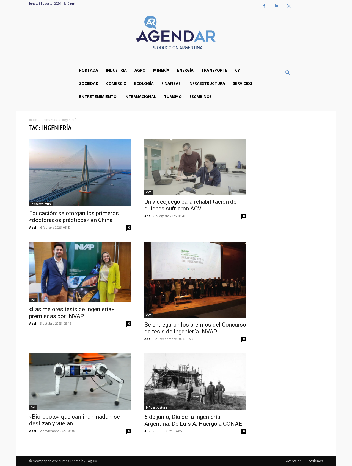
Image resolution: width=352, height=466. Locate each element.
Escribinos (315, 461)
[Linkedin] (276, 6)
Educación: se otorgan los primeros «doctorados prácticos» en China (74, 216)
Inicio (33, 119)
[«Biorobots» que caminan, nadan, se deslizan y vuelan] (80, 381)
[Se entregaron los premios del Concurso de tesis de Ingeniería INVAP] (195, 280)
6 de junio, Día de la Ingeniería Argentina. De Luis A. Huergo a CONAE (193, 420)
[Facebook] (264, 6)
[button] (288, 73)
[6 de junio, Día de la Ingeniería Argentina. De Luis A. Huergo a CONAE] (195, 381)
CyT (148, 192)
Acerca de (294, 461)
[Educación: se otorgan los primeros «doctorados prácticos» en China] (80, 172)
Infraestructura (41, 204)
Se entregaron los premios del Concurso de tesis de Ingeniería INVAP (195, 328)
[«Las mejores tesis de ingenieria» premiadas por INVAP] (80, 272)
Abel (32, 227)
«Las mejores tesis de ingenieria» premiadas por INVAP (71, 312)
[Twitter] (289, 6)
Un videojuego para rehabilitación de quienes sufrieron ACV (190, 205)
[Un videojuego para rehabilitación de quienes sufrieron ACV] (195, 167)
